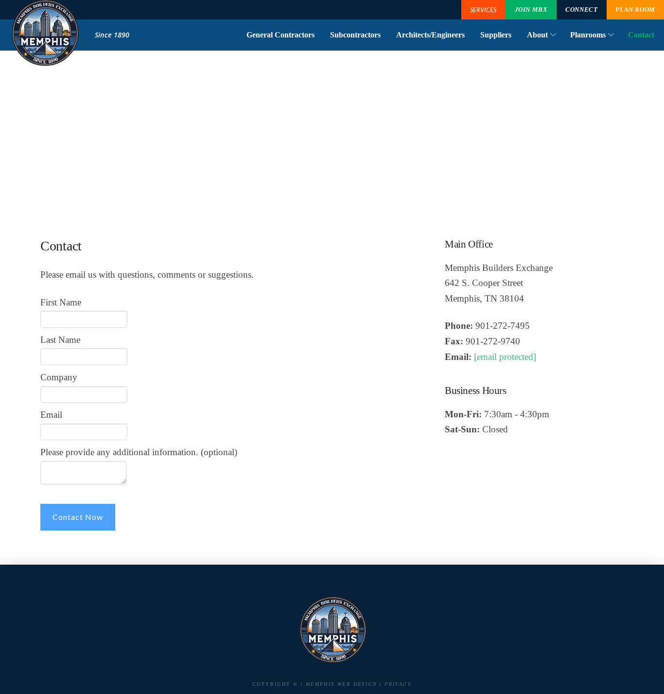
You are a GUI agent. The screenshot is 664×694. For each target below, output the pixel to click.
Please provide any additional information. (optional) (138, 452)
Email (51, 414)
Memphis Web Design (341, 684)
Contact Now (77, 516)
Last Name (60, 340)
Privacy (398, 684)
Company (58, 377)
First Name (60, 302)
